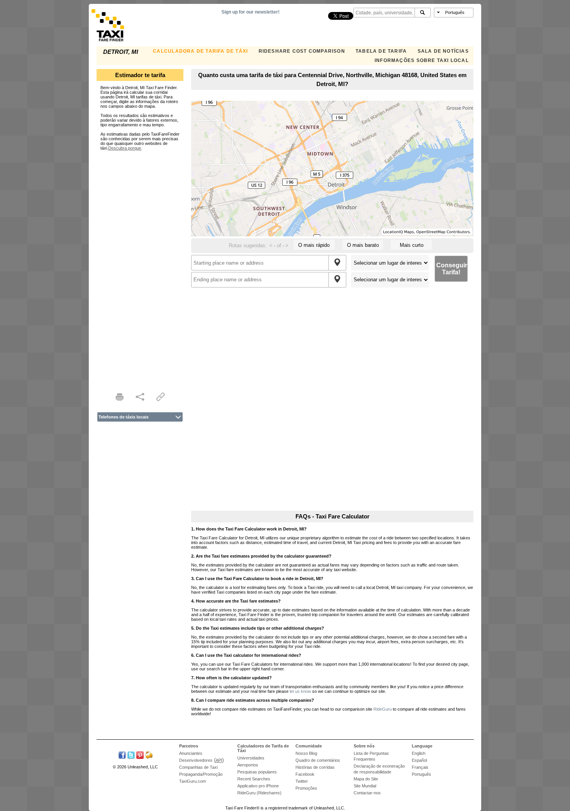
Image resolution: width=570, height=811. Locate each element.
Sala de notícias (443, 51)
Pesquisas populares (257, 772)
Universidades (250, 758)
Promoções (306, 788)
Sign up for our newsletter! (250, 12)
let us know (300, 691)
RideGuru (382, 709)
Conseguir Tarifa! (451, 268)
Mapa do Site (366, 779)
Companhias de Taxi (198, 767)
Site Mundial (365, 785)
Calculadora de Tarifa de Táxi (200, 51)
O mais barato (363, 245)
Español (419, 760)
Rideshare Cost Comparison (302, 51)
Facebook (304, 774)
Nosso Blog (306, 753)
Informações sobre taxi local (422, 60)
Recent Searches (253, 779)
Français (420, 767)
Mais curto (411, 245)
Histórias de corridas (315, 767)
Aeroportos (247, 765)
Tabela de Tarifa (381, 51)
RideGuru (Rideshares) (259, 792)
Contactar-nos (367, 792)
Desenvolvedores (195, 760)
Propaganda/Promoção (201, 774)
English (418, 753)
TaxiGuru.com (192, 781)
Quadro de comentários (317, 760)
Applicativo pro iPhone (258, 785)
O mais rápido (314, 245)
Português (421, 774)
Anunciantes (190, 753)
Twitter (301, 781)
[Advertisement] (140, 266)
